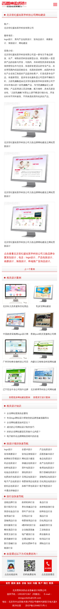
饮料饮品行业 (45, 511)
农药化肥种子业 (29, 543)
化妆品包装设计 (11, 472)
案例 (13, 583)
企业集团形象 (28, 529)
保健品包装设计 (29, 463)
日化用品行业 (45, 520)
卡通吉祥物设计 (11, 490)
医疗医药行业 (10, 507)
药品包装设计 (10, 463)
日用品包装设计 (29, 477)
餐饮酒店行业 (10, 529)
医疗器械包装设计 (47, 472)
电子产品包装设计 (12, 481)
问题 (35, 583)
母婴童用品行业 (29, 520)
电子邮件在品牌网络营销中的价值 (23, 436)
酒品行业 (43, 516)
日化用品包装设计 (47, 481)
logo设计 (8, 449)
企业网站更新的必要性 (17, 413)
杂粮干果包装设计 (30, 486)
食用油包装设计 (46, 467)
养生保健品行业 (29, 507)
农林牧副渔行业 (46, 507)
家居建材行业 (10, 539)
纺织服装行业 (10, 525)
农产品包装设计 (46, 463)
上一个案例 (29, 269)
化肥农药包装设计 (12, 477)
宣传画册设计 (10, 454)
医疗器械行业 (10, 543)
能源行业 (8, 548)
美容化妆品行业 (11, 511)
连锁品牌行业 (10, 502)
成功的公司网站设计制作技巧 (20, 427)
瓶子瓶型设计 (45, 486)
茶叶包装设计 (28, 467)
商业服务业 (44, 534)
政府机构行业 (28, 502)
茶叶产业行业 (28, 511)
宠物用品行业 (10, 520)
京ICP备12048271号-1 (36, 605)
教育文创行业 (10, 534)
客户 (40, 583)
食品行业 (43, 502)
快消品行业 (44, 539)
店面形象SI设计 (46, 454)
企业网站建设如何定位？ (18, 422)
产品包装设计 (45, 449)
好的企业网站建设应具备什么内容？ (24, 431)
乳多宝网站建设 (43, 306)
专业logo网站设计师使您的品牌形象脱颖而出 (28, 418)
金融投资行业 (45, 525)
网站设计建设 (28, 458)
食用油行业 (9, 516)
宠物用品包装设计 (47, 477)
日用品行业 (27, 516)
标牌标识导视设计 (12, 458)
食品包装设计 (45, 458)
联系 (51, 583)
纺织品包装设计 (11, 486)
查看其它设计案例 (41, 397)
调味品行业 (44, 543)
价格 (24, 583)
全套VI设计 (27, 449)
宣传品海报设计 (29, 454)
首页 (8, 583)
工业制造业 (44, 529)
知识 (29, 583)
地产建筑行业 (28, 534)
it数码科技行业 (29, 525)
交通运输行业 (28, 539)
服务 (18, 583)
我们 (46, 583)
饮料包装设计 (10, 467)
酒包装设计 (27, 472)
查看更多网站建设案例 (19, 397)
